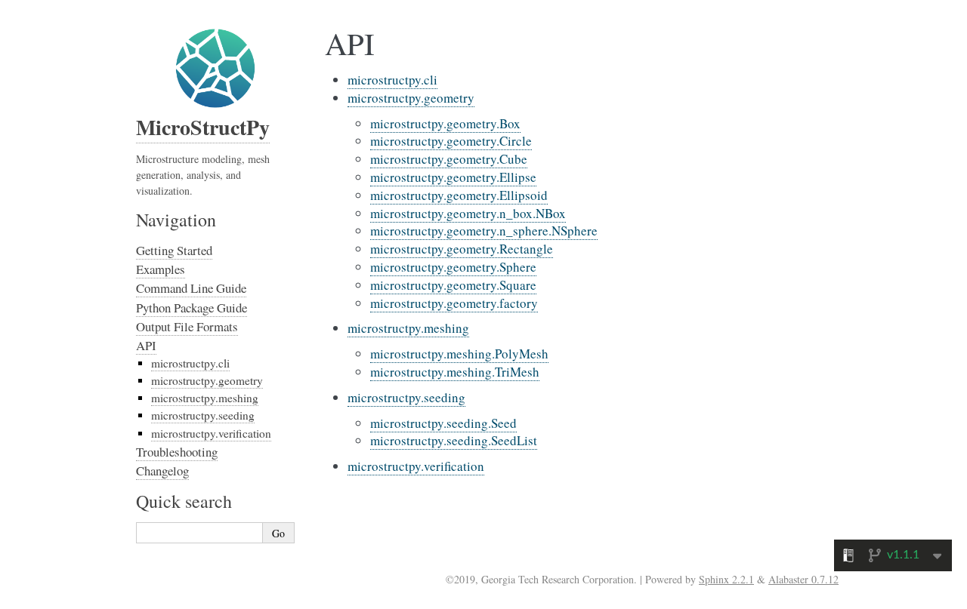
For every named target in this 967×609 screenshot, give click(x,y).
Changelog (162, 470)
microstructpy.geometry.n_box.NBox (468, 213)
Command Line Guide (191, 288)
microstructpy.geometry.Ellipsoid (459, 195)
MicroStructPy (203, 127)
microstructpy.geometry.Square (453, 285)
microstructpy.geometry (411, 97)
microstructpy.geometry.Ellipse (453, 177)
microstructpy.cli (392, 79)
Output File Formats (187, 326)
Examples (160, 269)
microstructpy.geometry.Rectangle (461, 248)
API (146, 345)
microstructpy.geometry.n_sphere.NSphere (484, 230)
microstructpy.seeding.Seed (443, 423)
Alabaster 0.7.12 (803, 579)
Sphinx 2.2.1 (726, 579)
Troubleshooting (177, 451)
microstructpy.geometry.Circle (451, 140)
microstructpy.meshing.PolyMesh (459, 353)
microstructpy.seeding (406, 397)
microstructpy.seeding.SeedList (453, 440)
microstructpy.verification (416, 466)
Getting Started (174, 250)
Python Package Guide (191, 307)
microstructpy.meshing (408, 328)
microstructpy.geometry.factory (454, 303)
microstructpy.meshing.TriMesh (454, 371)
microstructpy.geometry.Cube (448, 159)
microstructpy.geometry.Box (445, 123)
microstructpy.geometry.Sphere (453, 266)
